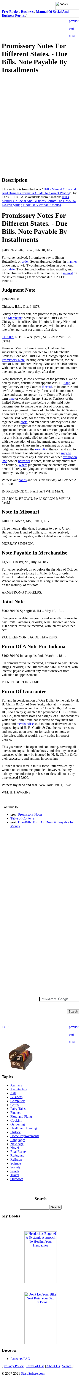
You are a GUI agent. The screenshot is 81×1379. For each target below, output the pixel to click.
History (15, 1132)
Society (15, 1167)
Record (47, 387)
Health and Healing (23, 1128)
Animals (16, 1085)
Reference (17, 1155)
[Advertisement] (40, 109)
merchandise (25, 724)
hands (23, 480)
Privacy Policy (14, 1366)
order (25, 261)
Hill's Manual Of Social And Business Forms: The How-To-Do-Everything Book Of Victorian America (39, 201)
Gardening (17, 1124)
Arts (13, 1093)
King (67, 383)
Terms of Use (35, 1366)
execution (41, 449)
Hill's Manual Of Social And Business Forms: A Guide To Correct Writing (39, 191)
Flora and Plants (21, 1116)
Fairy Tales (17, 1109)
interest (68, 273)
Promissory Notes (30, 814)
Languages (17, 1140)
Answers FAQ (20, 1359)
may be (66, 453)
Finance (15, 1112)
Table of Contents (22, 818)
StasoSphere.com (32, 1373)
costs (24, 422)
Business (16, 1097)
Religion (16, 1159)
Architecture (18, 1089)
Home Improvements (24, 1136)
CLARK (8, 337)
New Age (17, 1144)
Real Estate (18, 1151)
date (12, 269)
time (11, 398)
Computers (17, 1101)
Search (66, 1366)
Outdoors (16, 1179)
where (23, 465)
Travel (14, 1175)
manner (72, 261)
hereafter (24, 461)
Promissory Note (13, 360)
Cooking (16, 1120)
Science (15, 1163)
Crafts (14, 1105)
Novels (15, 1148)
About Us (53, 1366)
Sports (14, 1171)
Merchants (15, 318)
